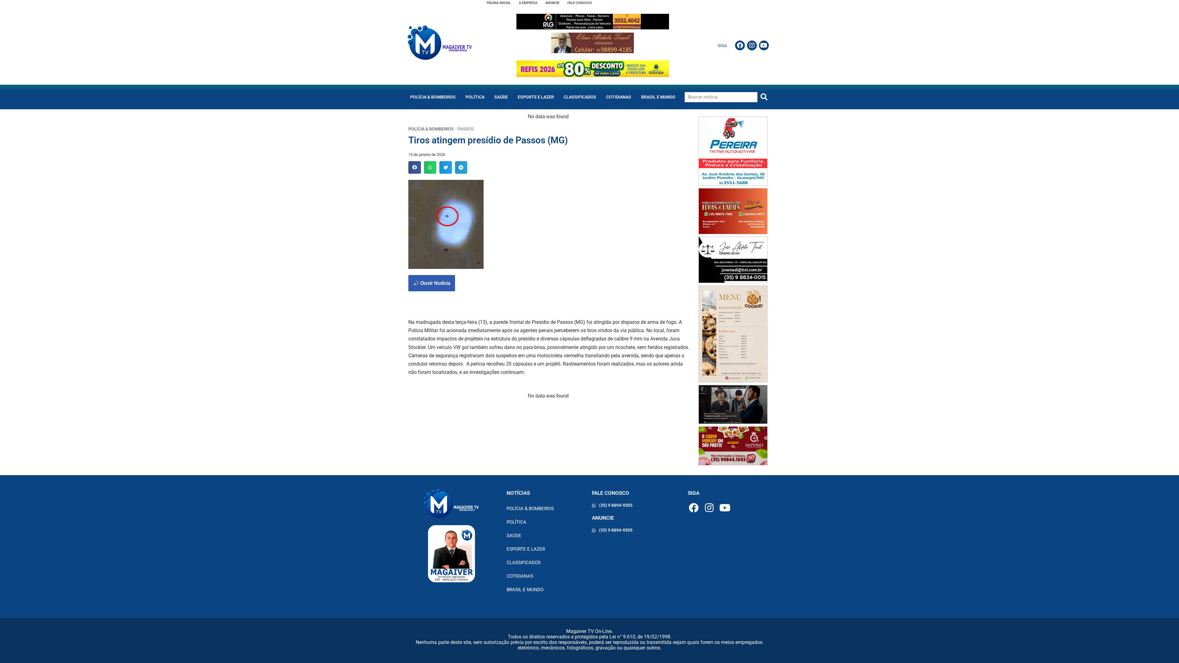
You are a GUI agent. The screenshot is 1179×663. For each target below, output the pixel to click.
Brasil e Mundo (658, 97)
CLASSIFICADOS (580, 97)
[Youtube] (764, 45)
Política (474, 97)
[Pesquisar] (764, 97)
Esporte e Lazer (536, 97)
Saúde (501, 97)
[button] (414, 167)
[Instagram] (752, 45)
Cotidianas (618, 97)
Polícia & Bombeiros (433, 97)
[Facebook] (740, 45)
